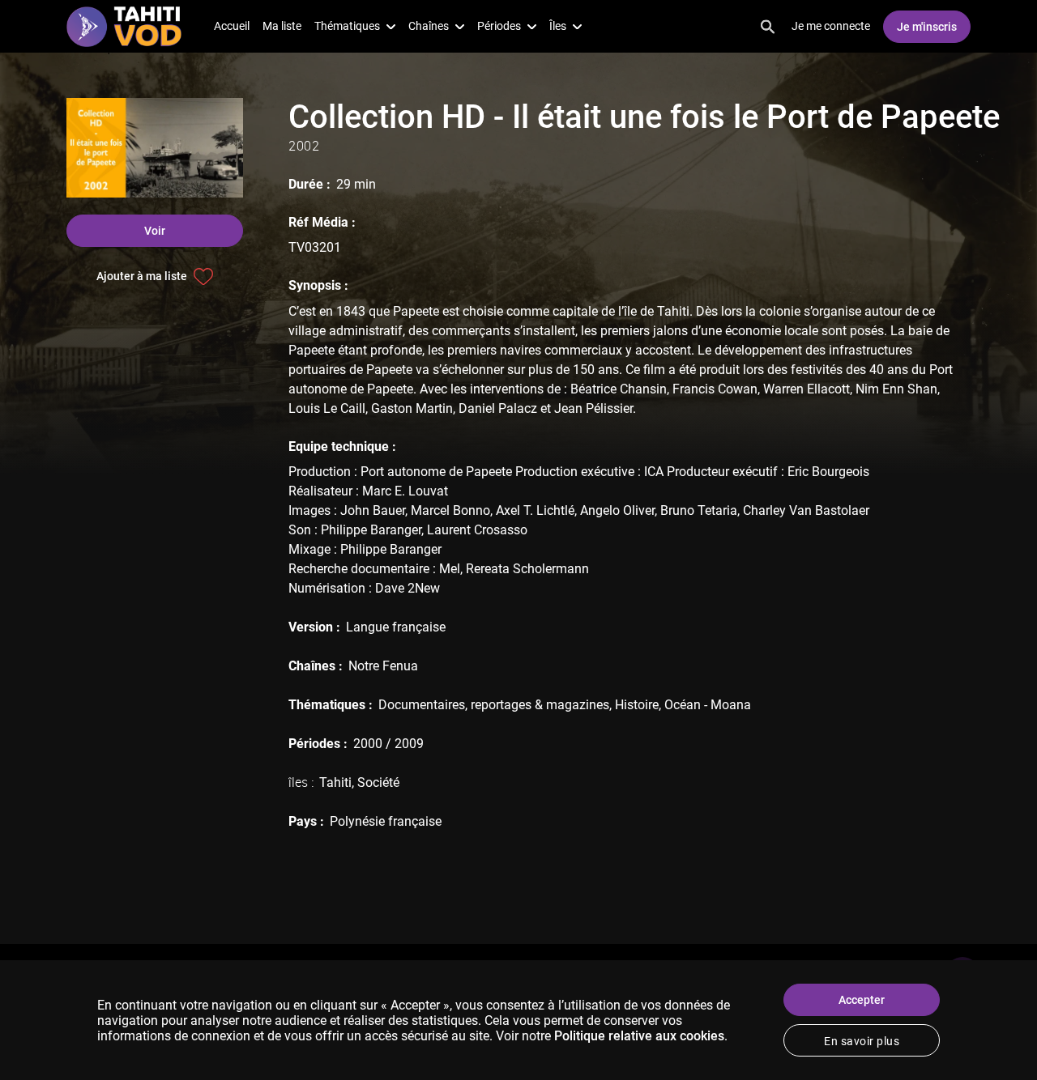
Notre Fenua (383, 666)
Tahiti (335, 782)
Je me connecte (831, 25)
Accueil (232, 25)
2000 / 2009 (388, 743)
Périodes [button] (499, 25)
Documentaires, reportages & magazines (493, 704)
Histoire (637, 704)
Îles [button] (557, 25)
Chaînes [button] (428, 25)
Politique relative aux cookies (639, 1036)
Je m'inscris (927, 26)
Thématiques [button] (347, 25)
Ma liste (281, 25)
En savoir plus (861, 1041)
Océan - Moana (707, 704)
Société (378, 782)
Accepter (862, 999)
